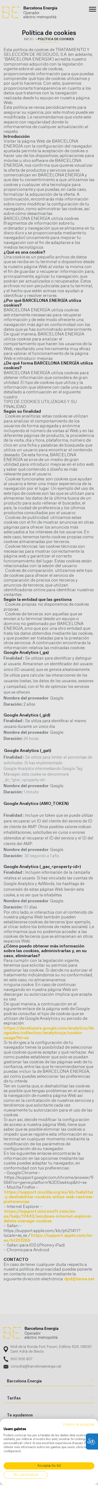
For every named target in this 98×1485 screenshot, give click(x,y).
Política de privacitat (78, 1424)
